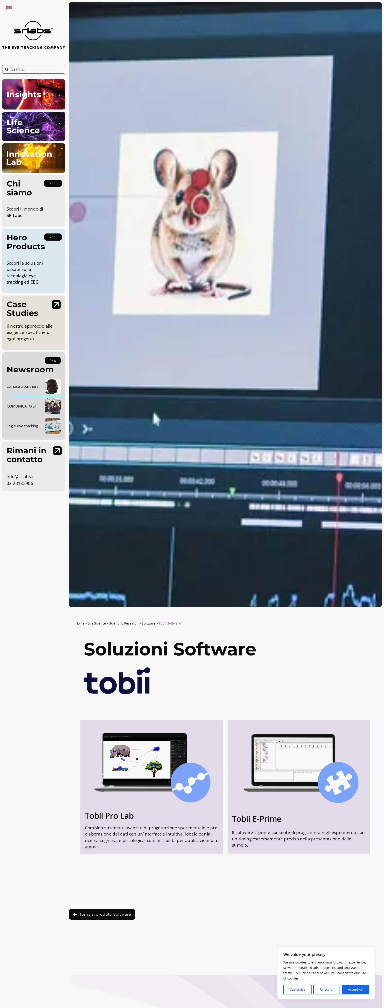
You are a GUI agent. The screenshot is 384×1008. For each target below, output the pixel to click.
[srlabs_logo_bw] (33, 23)
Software (148, 623)
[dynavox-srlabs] (53, 400)
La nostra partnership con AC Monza (38, 386)
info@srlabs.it (21, 476)
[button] (34, 94)
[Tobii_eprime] (299, 723)
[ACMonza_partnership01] (53, 380)
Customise (297, 989)
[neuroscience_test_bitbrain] (53, 420)
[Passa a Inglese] (9, 7)
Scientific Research (123, 623)
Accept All (355, 989)
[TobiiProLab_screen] (151, 722)
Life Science (97, 623)
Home (80, 623)
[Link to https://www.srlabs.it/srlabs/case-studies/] (56, 304)
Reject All (327, 989)
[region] (326, 973)
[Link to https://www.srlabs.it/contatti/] (57, 450)
